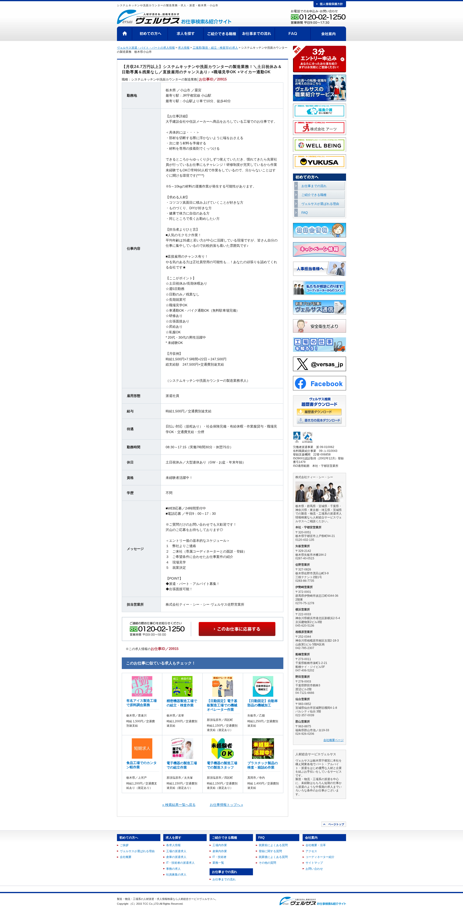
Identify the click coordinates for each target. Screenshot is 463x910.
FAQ (293, 34)
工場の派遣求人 (176, 851)
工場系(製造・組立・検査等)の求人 (215, 47)
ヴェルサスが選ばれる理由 (320, 204)
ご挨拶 (124, 845)
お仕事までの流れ (257, 34)
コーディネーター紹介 (320, 857)
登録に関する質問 (270, 851)
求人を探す (186, 34)
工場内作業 (219, 845)
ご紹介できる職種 (221, 34)
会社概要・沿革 (316, 845)
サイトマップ (314, 862)
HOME (124, 34)
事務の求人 (173, 868)
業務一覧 (218, 862)
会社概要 (125, 857)
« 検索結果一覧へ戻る (179, 805)
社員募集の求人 (176, 874)
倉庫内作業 (219, 851)
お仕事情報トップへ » (226, 805)
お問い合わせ (314, 868)
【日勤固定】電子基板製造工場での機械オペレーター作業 (222, 705)
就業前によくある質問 (273, 845)
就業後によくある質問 (273, 857)
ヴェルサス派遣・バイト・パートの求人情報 (146, 47)
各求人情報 (173, 845)
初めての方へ (150, 34)
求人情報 (184, 47)
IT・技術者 (219, 857)
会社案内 (328, 34)
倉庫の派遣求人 (176, 857)
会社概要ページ (333, 740)
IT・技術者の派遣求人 (180, 862)
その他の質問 (267, 862)
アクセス (311, 851)
